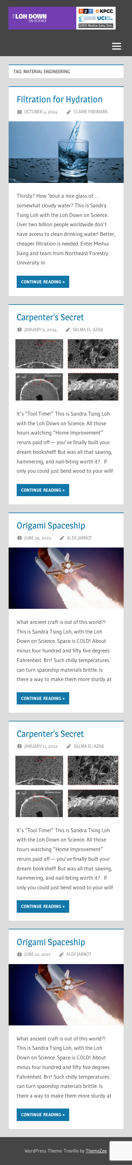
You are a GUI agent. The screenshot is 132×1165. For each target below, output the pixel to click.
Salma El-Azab (88, 329)
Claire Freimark (91, 111)
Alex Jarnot (79, 538)
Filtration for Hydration (60, 99)
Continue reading (41, 282)
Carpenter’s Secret (50, 317)
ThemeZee (96, 1151)
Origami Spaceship (51, 525)
